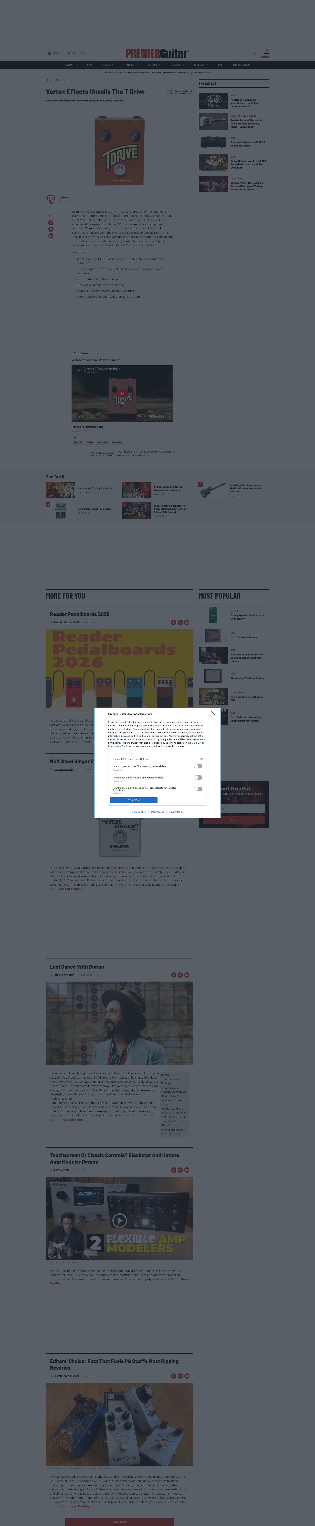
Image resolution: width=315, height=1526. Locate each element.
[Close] (214, 714)
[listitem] (157, 759)
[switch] (198, 766)
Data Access (157, 812)
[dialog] (157, 763)
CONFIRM (134, 800)
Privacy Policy (176, 812)
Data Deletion (139, 812)
